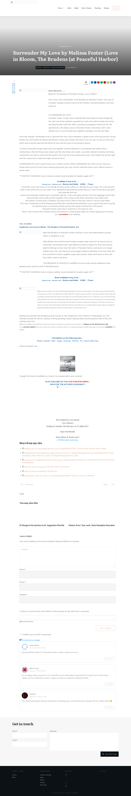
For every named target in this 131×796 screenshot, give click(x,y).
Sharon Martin (34, 645)
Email (22, 582)
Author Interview (45, 775)
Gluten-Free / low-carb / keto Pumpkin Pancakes (92, 517)
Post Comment (106, 628)
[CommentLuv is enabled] (30, 640)
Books (39, 67)
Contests (46, 67)
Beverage (43, 785)
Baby (42, 777)
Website (23, 594)
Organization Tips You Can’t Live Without (76, 475)
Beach (42, 780)
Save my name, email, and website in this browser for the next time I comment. (55, 611)
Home (14, 775)
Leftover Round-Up (48, 471)
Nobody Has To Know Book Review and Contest (85, 448)
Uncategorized (57, 67)
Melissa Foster (34, 668)
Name (22, 569)
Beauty (42, 782)
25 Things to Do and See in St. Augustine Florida (43, 517)
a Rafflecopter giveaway (67, 440)
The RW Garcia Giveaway (58, 467)
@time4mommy (26, 621)
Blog (13, 777)
